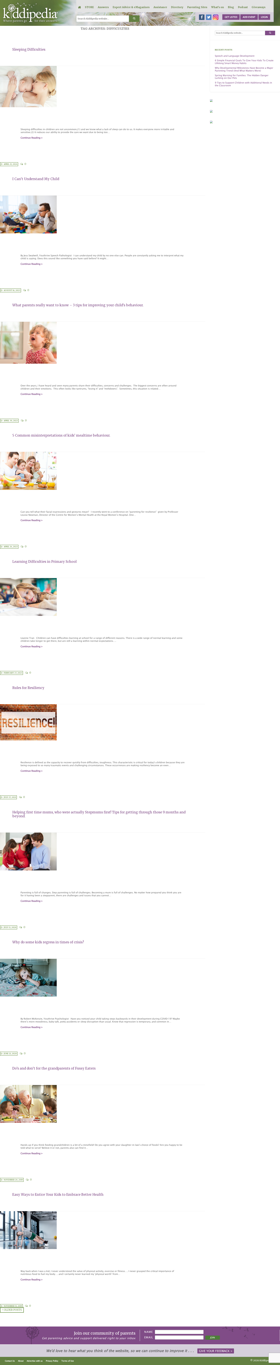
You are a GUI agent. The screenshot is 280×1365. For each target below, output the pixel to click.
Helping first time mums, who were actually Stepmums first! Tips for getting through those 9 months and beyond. (99, 814)
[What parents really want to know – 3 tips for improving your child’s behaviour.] (102, 343)
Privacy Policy (52, 1361)
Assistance (160, 7)
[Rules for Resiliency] (102, 722)
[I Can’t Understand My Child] (102, 214)
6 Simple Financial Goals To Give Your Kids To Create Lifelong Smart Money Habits (244, 61)
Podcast (243, 7)
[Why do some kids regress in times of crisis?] (102, 978)
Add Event (249, 17)
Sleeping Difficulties (28, 49)
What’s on (217, 7)
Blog (231, 7)
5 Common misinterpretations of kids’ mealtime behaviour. (61, 435)
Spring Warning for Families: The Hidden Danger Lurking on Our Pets (241, 76)
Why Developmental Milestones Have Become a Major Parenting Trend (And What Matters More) (244, 69)
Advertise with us (35, 1361)
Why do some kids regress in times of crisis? (48, 942)
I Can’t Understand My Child (35, 179)
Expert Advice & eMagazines (131, 7)
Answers (103, 7)
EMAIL (148, 1337)
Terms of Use (67, 1361)
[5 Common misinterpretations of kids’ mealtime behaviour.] (102, 471)
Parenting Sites (197, 7)
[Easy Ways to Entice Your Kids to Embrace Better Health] (102, 1230)
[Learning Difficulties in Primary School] (102, 597)
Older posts (12, 1309)
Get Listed (231, 17)
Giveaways (258, 7)
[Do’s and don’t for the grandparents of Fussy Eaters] (102, 1104)
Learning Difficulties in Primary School (44, 562)
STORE (89, 7)
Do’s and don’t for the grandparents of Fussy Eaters (54, 1068)
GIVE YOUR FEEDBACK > (215, 1351)
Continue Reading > (32, 137)
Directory (177, 7)
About (20, 1361)
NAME (148, 1331)
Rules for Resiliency (28, 688)
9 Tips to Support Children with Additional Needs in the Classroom (243, 84)
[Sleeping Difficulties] (102, 86)
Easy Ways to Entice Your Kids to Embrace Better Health (58, 1195)
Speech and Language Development (234, 56)
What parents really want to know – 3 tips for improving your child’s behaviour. (77, 305)
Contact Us (10, 1361)
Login (264, 17)
